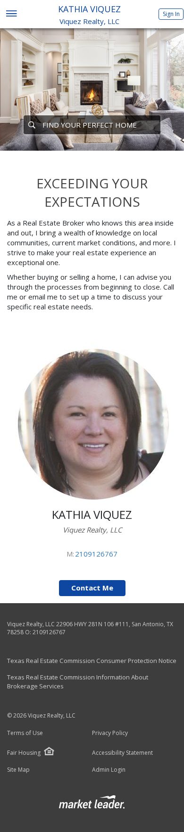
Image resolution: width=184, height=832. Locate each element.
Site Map (18, 770)
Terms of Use (25, 733)
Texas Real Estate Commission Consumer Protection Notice (91, 660)
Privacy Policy (110, 733)
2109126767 (96, 553)
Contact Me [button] (92, 587)
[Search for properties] (31, 124)
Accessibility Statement (122, 753)
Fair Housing (24, 753)
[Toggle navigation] (11, 14)
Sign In (171, 14)
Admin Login (108, 770)
